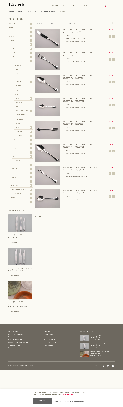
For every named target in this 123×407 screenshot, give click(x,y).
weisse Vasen (48, 334)
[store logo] (16, 5)
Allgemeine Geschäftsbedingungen (18, 342)
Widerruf (97, 366)
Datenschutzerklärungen (15, 339)
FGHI (37, 11)
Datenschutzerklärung (68, 394)
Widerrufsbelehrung (14, 345)
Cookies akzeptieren (42, 401)
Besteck (20, 11)
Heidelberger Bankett (49, 11)
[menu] (75, 5)
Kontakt (10, 337)
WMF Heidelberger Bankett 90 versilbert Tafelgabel (80, 54)
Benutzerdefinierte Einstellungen (69, 401)
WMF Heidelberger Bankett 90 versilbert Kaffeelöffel (80, 100)
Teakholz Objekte (49, 345)
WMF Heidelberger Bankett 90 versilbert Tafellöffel (80, 77)
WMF (29, 11)
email (113, 366)
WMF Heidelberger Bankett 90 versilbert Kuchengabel (80, 123)
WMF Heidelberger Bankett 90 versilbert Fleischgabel (80, 168)
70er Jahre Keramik (50, 342)
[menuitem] (54, 5)
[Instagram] (108, 365)
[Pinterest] (104, 366)
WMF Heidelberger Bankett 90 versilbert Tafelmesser (80, 31)
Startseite (11, 11)
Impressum (11, 348)
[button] (110, 36)
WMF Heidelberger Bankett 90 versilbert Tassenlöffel (80, 191)
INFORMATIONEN (13, 331)
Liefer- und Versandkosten (16, 334)
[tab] (109, 6)
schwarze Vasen (49, 337)
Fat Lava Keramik (49, 339)
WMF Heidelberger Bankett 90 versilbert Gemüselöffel (80, 146)
